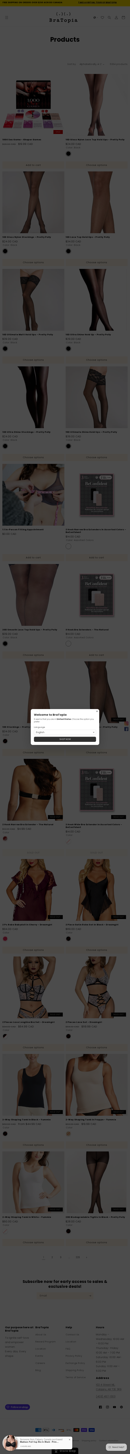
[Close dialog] (97, 711)
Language (39, 727)
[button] (65, 732)
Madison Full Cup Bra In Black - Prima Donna (40, 1442)
